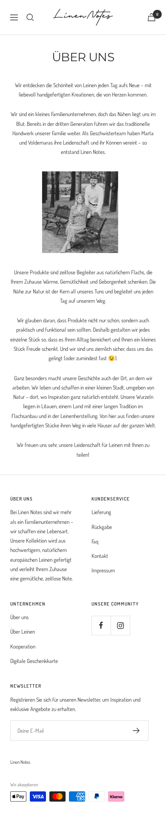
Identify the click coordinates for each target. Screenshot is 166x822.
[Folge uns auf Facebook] (101, 625)
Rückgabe (102, 526)
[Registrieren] (136, 731)
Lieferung (101, 512)
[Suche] (30, 17)
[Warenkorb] (151, 17)
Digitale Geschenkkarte (34, 660)
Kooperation (22, 646)
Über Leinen (22, 631)
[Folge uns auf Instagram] (120, 625)
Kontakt (100, 555)
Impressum (103, 570)
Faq (95, 541)
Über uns (19, 617)
